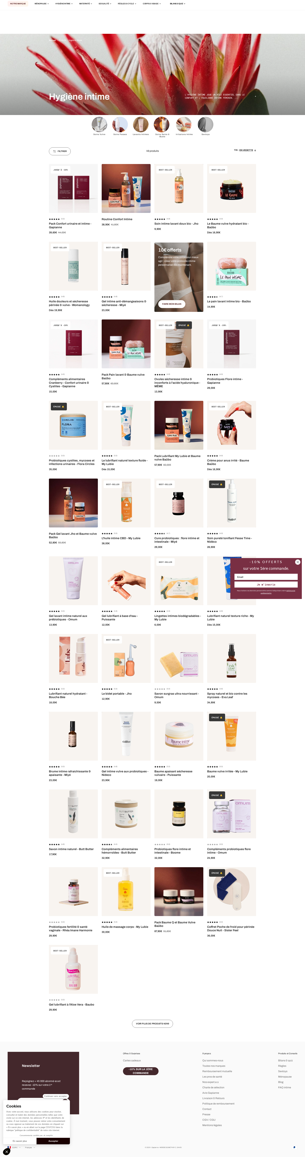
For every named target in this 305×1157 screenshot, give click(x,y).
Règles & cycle (126, 4)
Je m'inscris (266, 584)
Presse (206, 1114)
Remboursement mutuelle (217, 1071)
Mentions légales (212, 1125)
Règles (282, 1066)
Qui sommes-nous (212, 1060)
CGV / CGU (209, 1119)
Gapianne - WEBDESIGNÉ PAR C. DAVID (167, 1147)
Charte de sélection (213, 1087)
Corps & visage (151, 4)
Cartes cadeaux (132, 1060)
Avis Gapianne (210, 1092)
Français (28, 1147)
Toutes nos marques (213, 1066)
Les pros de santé (212, 1076)
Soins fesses (120, 134)
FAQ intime (284, 1087)
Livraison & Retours (213, 1098)
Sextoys (206, 134)
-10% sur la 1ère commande (141, 1071)
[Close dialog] (298, 562)
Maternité (84, 4)
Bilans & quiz (285, 1060)
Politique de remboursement (218, 1103)
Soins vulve (99, 134)
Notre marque (18, 4)
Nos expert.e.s (210, 1082)
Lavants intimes (141, 134)
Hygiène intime (62, 4)
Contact (206, 1109)
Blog (280, 1082)
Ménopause (41, 4)
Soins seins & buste (162, 135)
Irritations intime (184, 134)
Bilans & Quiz (176, 4)
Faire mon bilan (171, 304)
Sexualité (104, 4)
